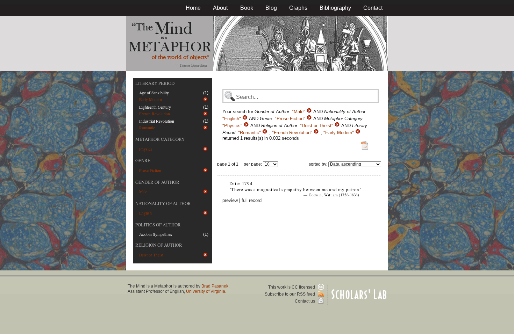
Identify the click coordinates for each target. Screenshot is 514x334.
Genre (142, 160)
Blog (271, 8)
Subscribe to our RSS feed (290, 294)
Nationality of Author (163, 203)
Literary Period (154, 83)
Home (193, 8)
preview (230, 200)
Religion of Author (158, 245)
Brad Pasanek (214, 286)
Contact (373, 8)
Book (246, 8)
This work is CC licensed (292, 287)
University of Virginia (205, 291)
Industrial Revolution (156, 121)
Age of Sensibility (154, 92)
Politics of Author (158, 225)
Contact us (305, 301)
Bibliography (335, 8)
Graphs (298, 8)
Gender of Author (157, 182)
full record (252, 200)
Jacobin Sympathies (155, 234)
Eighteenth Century (155, 107)
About (220, 8)
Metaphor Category (160, 139)
